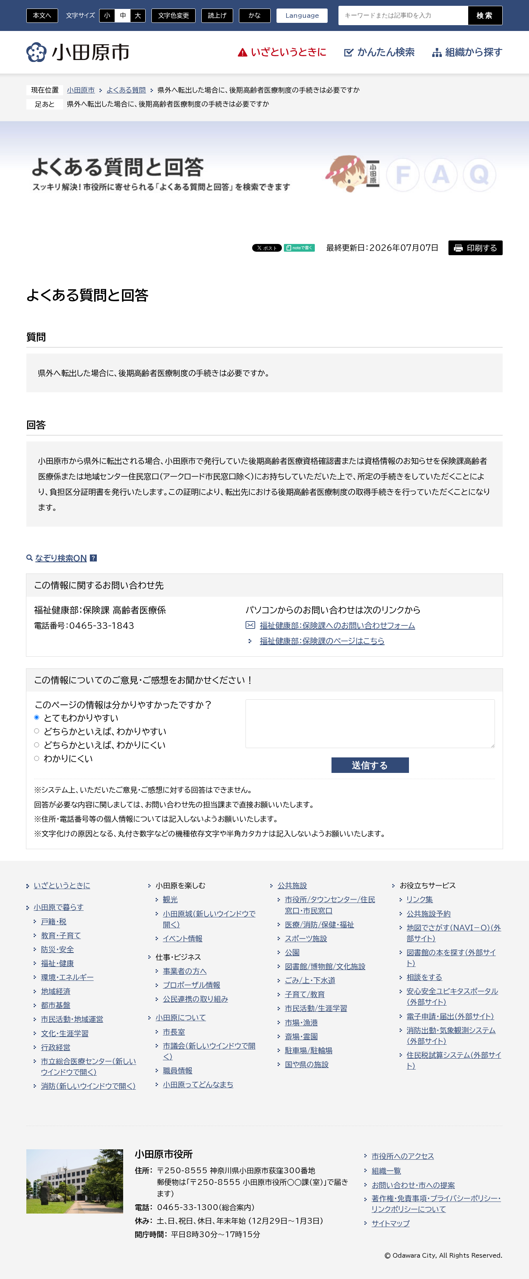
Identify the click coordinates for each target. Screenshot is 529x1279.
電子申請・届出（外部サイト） (450, 1016)
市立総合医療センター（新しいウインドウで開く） (88, 1067)
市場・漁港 (301, 1022)
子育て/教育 (305, 994)
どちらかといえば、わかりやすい (105, 731)
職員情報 (177, 1070)
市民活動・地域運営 (72, 1019)
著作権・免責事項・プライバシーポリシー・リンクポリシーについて (436, 1204)
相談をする (424, 977)
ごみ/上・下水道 (310, 980)
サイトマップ (391, 1223)
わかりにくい (68, 758)
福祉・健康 (57, 963)
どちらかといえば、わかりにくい (105, 745)
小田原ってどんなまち (198, 1084)
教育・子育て (61, 935)
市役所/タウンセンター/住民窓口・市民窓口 (330, 905)
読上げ (217, 15)
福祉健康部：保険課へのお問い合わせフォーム (337, 625)
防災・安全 (57, 949)
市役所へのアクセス (403, 1156)
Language (302, 15)
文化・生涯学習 (65, 1033)
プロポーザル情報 (191, 985)
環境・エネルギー (67, 977)
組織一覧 (386, 1170)
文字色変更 (173, 15)
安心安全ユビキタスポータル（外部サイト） (452, 997)
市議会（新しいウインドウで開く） (209, 1051)
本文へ (42, 15)
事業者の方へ (185, 971)
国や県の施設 (307, 1064)
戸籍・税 (54, 921)
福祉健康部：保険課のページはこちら (322, 641)
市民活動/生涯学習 (316, 1008)
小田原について (181, 1017)
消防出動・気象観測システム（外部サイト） (451, 1036)
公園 (292, 952)
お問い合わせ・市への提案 (413, 1185)
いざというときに (62, 885)
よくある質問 (126, 90)
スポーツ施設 (306, 938)
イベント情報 (183, 938)
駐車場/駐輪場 (309, 1050)
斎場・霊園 (301, 1036)
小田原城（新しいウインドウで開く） (209, 919)
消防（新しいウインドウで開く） (88, 1086)
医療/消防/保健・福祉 (319, 924)
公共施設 (292, 885)
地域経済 (55, 991)
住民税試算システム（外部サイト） (454, 1061)
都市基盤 (55, 1005)
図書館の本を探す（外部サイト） (451, 958)
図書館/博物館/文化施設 (325, 966)
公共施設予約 (429, 913)
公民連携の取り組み (195, 999)
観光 (170, 899)
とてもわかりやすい (81, 718)
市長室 (174, 1031)
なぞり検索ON (61, 558)
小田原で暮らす (59, 907)
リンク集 (420, 899)
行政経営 (55, 1047)
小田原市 (77, 52)
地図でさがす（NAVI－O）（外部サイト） (454, 933)
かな (250, 15)
